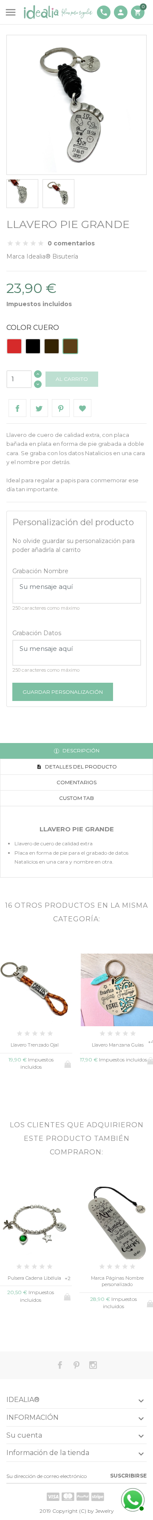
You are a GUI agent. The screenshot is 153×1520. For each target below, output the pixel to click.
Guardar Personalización (63, 692)
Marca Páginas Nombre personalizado (117, 1281)
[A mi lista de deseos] (82, 408)
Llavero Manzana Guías (118, 1045)
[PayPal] (82, 1497)
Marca (15, 256)
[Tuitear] (39, 408)
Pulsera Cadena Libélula (34, 1278)
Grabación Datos (36, 633)
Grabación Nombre (40, 571)
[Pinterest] (61, 408)
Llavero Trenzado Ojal (35, 1045)
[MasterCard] (68, 1497)
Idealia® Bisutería (52, 256)
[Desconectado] (131, 1499)
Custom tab (76, 798)
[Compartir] (17, 408)
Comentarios (76, 782)
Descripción (80, 750)
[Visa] (53, 1497)
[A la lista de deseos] (34, 1089)
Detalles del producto (80, 766)
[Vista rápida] (20, 1089)
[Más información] (48, 1088)
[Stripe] (97, 1497)
